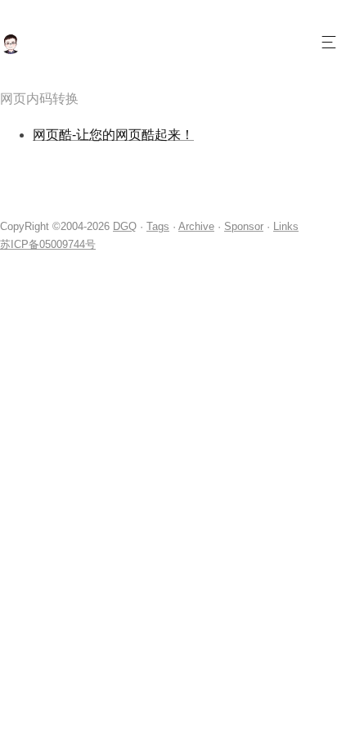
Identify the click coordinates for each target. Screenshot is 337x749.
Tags (157, 226)
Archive (196, 226)
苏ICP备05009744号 (48, 244)
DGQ (125, 226)
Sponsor (243, 226)
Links (286, 226)
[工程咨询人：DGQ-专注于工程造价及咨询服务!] (10, 49)
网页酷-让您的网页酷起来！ (113, 135)
